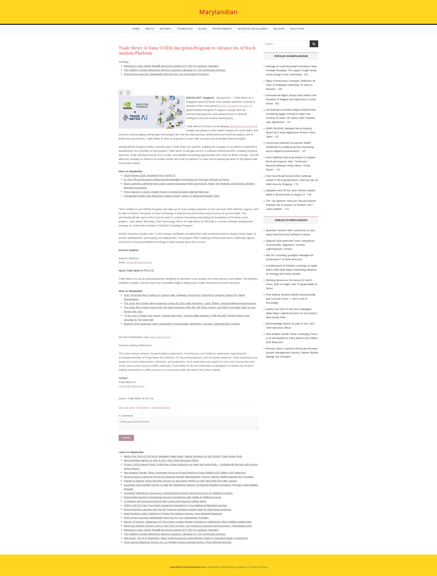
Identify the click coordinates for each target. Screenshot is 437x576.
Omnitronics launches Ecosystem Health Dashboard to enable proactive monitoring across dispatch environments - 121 (290, 147)
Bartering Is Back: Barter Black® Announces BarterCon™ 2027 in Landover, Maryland (171, 66)
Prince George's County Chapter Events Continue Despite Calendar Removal (166, 191)
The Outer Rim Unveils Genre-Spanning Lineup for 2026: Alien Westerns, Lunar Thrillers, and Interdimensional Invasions (190, 303)
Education (297, 28)
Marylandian (218, 12)
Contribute (213, 566)
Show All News (127, 407)
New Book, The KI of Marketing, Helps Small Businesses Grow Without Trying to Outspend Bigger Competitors (186, 538)
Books (203, 28)
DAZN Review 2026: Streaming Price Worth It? (149, 175)
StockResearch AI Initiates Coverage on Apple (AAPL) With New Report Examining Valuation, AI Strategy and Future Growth (291, 269)
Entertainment (222, 28)
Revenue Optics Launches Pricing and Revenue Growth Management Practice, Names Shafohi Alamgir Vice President (189, 476)
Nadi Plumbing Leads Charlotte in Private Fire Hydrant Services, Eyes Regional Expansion (173, 513)
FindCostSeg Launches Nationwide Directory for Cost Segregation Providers (166, 74)
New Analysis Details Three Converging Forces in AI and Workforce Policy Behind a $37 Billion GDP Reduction (185, 472)
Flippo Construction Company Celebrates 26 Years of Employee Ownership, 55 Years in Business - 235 (290, 85)
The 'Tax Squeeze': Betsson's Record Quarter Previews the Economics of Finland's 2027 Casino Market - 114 (291, 205)
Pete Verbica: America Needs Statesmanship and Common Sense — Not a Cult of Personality (290, 298)
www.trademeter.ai (159, 337)
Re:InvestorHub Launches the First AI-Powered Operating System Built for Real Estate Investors (177, 509)
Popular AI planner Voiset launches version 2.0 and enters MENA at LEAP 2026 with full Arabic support (180, 480)
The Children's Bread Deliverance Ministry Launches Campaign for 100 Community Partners (174, 70)
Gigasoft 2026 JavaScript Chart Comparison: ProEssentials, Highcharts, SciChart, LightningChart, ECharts (182, 323)
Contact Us (242, 566)
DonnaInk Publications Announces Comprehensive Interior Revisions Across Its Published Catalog (178, 493)
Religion (279, 28)
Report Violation (161, 407)
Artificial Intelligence (253, 28)
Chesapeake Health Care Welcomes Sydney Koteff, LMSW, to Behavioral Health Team (172, 195)
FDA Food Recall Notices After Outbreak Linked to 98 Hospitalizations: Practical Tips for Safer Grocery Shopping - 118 (292, 180)
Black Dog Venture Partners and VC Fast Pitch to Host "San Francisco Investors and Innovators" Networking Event (188, 525)
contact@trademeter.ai (139, 262)
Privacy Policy (228, 566)
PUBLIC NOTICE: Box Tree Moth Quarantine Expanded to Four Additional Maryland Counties (175, 505)
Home (136, 28)
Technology (185, 28)
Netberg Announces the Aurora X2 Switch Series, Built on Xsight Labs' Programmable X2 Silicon (291, 284)
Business (165, 28)
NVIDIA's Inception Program (233, 105)
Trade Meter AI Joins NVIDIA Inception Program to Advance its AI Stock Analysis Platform (187, 50)
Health (149, 28)
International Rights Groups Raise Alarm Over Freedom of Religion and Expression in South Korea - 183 (291, 99)
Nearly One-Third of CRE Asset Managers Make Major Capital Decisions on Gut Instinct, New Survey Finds (183, 456)
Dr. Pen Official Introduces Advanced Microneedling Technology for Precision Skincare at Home (176, 179)
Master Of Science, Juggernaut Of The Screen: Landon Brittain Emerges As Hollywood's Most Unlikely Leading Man (187, 521)
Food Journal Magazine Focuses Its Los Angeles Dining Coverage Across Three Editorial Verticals (177, 542)
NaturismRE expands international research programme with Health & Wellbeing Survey (172, 497)
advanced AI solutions (241, 126)
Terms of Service (258, 566)
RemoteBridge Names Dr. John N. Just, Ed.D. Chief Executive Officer (161, 460)
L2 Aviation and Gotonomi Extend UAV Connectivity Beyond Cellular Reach (165, 501)
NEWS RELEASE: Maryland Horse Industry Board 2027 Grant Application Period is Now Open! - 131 (290, 132)
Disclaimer (143, 407)
